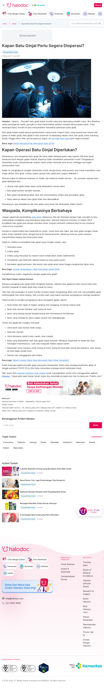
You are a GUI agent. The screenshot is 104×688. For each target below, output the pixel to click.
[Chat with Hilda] (90, 511)
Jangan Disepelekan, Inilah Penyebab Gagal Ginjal (36, 269)
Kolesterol (67, 442)
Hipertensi (80, 442)
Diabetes (21, 442)
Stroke (43, 442)
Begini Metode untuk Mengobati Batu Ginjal (33, 143)
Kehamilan (55, 442)
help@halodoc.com (12, 598)
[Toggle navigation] (3, 5)
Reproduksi (18, 448)
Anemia (92, 442)
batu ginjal (36, 217)
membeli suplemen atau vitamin (31, 373)
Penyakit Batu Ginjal (10, 52)
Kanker (6, 448)
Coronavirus (8, 442)
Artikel (14, 24)
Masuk (98, 5)
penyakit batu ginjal (60, 138)
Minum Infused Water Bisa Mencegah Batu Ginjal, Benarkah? (41, 360)
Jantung (33, 442)
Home (5, 24)
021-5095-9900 (11, 603)
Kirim (95, 425)
